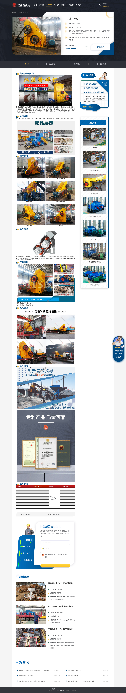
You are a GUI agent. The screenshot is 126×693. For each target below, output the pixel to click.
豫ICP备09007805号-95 (54, 690)
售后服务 (71, 5)
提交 (55, 565)
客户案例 (56, 5)
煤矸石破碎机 (56, 514)
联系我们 (78, 5)
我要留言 (77, 64)
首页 (35, 5)
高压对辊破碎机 (94, 170)
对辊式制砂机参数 (73, 676)
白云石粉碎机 (26, 514)
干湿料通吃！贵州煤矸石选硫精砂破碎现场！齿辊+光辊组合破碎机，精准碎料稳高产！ (61, 629)
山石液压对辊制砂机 (95, 216)
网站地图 (74, 690)
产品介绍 (26, 64)
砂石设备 (25, 12)
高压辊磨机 (94, 147)
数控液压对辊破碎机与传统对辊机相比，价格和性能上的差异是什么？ (36, 670)
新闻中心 (64, 5)
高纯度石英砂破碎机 (95, 262)
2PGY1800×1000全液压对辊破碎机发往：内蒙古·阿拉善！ (61, 607)
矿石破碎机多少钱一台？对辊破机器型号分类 (81, 681)
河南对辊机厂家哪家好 (74, 670)
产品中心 (49, 4)
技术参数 (52, 64)
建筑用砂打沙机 (94, 285)
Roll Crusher (58, 689)
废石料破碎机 (95, 193)
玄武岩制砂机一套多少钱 (26, 676)
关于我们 (41, 5)
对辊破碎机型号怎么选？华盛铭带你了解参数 (32, 681)
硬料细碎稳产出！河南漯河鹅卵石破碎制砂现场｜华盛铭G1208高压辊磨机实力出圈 (61, 583)
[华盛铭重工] (21, 5)
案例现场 (103, 64)
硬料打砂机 (94, 239)
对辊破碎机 (68, 690)
